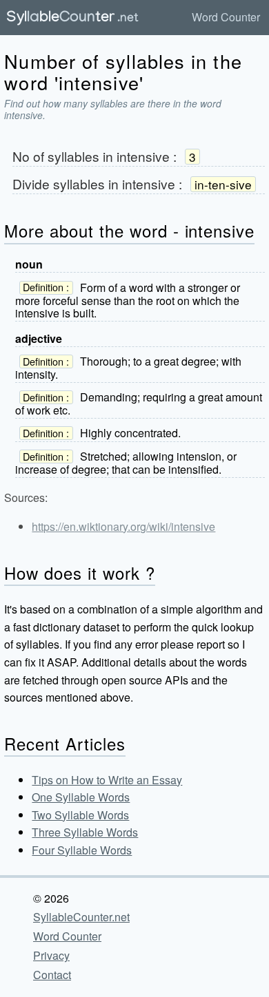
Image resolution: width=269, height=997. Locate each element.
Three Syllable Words (85, 832)
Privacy (51, 955)
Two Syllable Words (80, 815)
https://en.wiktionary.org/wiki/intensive (123, 526)
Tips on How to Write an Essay (107, 780)
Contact (52, 975)
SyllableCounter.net (81, 917)
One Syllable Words (81, 797)
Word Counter (226, 17)
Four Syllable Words (82, 850)
